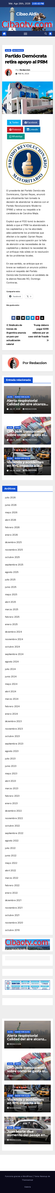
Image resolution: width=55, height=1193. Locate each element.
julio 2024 (10, 669)
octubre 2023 (12, 736)
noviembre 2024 (14, 639)
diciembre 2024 (13, 631)
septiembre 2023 (14, 743)
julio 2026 (10, 497)
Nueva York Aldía (22, 397)
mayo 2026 (11, 512)
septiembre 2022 (14, 833)
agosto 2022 (11, 840)
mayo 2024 (11, 684)
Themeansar (27, 1180)
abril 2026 (10, 519)
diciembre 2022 (13, 810)
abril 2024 (10, 691)
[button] (46, 33)
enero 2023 (11, 803)
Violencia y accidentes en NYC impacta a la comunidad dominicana (26, 465)
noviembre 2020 (14, 922)
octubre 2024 (12, 646)
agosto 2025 (11, 572)
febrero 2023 (12, 795)
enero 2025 (11, 624)
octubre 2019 (12, 930)
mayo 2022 (11, 863)
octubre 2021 (12, 915)
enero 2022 (11, 892)
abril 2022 (10, 870)
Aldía (8, 50)
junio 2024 (11, 676)
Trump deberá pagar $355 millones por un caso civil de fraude (38, 331)
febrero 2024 (12, 706)
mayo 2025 (11, 594)
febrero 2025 (12, 616)
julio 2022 (10, 848)
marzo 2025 (11, 609)
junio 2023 (10, 766)
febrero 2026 (12, 527)
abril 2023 (10, 781)
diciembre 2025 (13, 542)
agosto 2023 (11, 751)
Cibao (17, 427)
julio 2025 (10, 579)
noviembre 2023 (14, 728)
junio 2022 (10, 855)
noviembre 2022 (14, 818)
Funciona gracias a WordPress (19, 1176)
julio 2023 (10, 758)
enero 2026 (11, 534)
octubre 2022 (12, 825)
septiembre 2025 (14, 564)
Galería (27, 1187)
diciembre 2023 (13, 721)
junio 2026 (10, 505)
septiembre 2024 (14, 654)
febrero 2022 (12, 885)
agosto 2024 (12, 661)
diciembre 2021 (13, 900)
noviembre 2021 (14, 907)
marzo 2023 (11, 788)
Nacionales (18, 50)
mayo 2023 (11, 773)
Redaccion (25, 70)
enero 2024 (11, 713)
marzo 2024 (11, 698)
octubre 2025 (12, 557)
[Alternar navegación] (25, 34)
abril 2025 (10, 602)
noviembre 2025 (14, 549)
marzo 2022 (11, 877)
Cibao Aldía (27, 14)
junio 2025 (10, 587)
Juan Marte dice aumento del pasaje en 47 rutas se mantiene (26, 1135)
